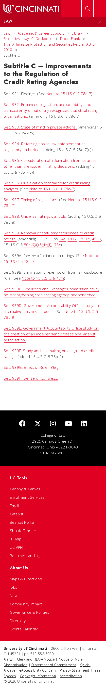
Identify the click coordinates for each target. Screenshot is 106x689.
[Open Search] (87, 8)
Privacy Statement (74, 670)
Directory (18, 620)
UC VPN (16, 547)
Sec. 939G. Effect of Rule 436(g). (32, 367)
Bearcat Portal (22, 522)
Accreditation (71, 676)
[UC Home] (30, 8)
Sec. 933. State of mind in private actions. (40, 127)
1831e (84, 238)
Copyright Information (38, 676)
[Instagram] (53, 423)
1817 (72, 238)
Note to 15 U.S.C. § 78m (43, 278)
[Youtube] (68, 423)
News (14, 595)
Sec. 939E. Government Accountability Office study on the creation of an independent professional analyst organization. (51, 334)
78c (57, 244)
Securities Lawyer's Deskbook (28, 38)
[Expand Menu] (100, 21)
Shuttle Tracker (23, 530)
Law (7, 33)
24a (62, 238)
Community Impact (26, 603)
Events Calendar (24, 628)
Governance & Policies (29, 612)
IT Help (15, 538)
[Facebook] (22, 423)
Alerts (8, 659)
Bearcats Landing (25, 555)
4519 (96, 238)
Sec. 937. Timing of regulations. (31, 199)
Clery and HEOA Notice (36, 659)
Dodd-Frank (70, 38)
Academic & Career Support (41, 33)
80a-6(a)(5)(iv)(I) (37, 244)
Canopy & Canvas (25, 488)
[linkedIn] (84, 423)
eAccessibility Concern (37, 670)
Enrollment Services (27, 497)
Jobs (13, 587)
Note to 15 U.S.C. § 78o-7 (69, 93)
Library (77, 33)
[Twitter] (38, 423)
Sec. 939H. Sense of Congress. (31, 378)
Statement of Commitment (53, 665)
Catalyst (16, 513)
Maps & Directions (26, 578)
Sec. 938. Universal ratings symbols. (35, 216)
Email (14, 505)
